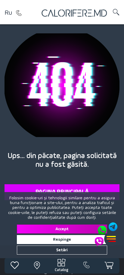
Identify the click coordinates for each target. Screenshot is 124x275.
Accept (62, 229)
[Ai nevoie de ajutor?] (106, 234)
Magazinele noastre (19, 13)
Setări (62, 250)
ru (8, 13)
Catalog (61, 270)
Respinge (62, 239)
